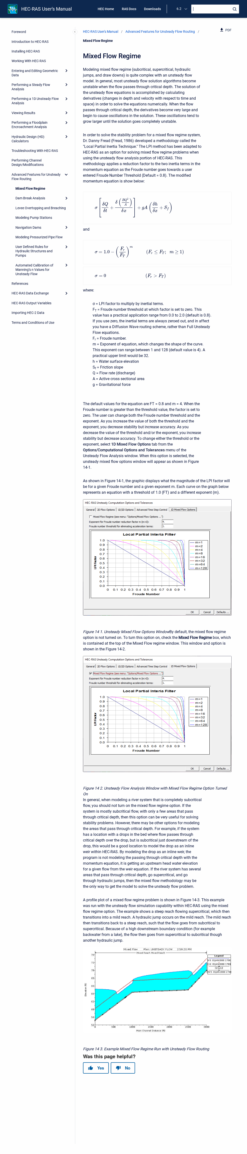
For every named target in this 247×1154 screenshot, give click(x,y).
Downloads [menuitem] (152, 9)
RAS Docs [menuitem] (129, 9)
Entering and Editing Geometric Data (35, 73)
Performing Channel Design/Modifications (28, 162)
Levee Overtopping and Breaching (40, 208)
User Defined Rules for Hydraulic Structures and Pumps (34, 251)
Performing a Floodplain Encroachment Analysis (30, 125)
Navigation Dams (28, 227)
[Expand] (66, 71)
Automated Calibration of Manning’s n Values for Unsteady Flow (34, 269)
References (20, 283)
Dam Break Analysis (30, 198)
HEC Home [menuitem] (106, 9)
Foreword (19, 32)
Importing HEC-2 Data (28, 313)
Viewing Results (23, 113)
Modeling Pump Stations (33, 218)
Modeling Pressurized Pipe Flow (39, 237)
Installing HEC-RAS (26, 51)
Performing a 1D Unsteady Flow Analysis (35, 101)
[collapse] (66, 174)
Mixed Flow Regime (30, 188)
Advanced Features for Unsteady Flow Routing (36, 177)
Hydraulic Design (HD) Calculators (28, 139)
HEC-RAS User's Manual (46, 9)
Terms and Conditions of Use (33, 322)
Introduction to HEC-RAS (30, 42)
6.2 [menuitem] (179, 9)
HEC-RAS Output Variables (31, 303)
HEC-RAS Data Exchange (30, 293)
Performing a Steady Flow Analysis (31, 87)
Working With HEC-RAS (29, 61)
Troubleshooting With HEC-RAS (35, 151)
